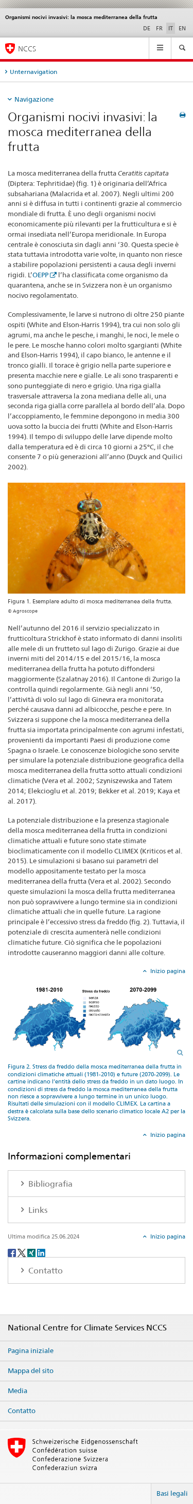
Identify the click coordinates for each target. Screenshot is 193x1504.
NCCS (27, 48)
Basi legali (172, 1493)
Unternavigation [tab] (33, 71)
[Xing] (32, 1252)
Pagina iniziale (31, 1350)
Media (17, 1390)
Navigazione (34, 99)
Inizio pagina (167, 971)
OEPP (40, 275)
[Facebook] (12, 1252)
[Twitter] (22, 1252)
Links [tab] (36, 1210)
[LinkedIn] (41, 1252)
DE (146, 28)
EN (182, 28)
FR (159, 28)
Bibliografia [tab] (49, 1184)
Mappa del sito (31, 1370)
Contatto (22, 1410)
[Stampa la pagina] (182, 115)
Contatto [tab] (44, 1270)
